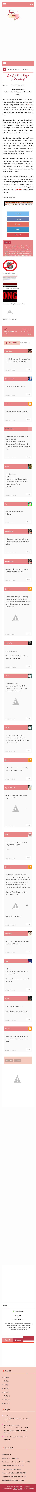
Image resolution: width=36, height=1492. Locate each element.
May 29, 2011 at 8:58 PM (10, 370)
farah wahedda (9, 379)
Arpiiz (7, 999)
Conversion (9, 1060)
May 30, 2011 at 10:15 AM (10, 553)
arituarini (8, 404)
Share (19, 219)
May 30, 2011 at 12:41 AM (10, 495)
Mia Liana (7, 1416)
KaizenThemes (30, 1488)
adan (6, 835)
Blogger (21, 1489)
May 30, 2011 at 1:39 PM (10, 779)
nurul (6, 961)
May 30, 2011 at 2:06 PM (10, 826)
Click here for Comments (21, 343)
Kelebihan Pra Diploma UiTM (10, 1458)
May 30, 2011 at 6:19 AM (10, 522)
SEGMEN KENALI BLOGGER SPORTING (13, 1465)
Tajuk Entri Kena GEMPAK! (9, 319)
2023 (5, 1381)
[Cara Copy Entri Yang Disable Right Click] (16, 296)
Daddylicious (8, 934)
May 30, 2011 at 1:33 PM (10, 719)
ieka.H (7, 676)
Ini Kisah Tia (18, 1486)
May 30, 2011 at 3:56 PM (10, 952)
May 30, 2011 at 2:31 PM (10, 858)
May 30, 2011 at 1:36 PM (10, 751)
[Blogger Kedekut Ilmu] (16, 265)
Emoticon (17, 1060)
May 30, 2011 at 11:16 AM (10, 634)
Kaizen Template (18, 1488)
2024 (5, 1377)
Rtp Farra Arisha (10, 788)
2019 (5, 1392)
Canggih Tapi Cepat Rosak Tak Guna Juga (14, 1477)
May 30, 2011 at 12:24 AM (10, 458)
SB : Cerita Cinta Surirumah (12, 1425)
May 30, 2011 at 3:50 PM (10, 925)
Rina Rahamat (9, 531)
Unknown (7, 589)
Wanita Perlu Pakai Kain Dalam (11, 1469)
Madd (7, 466)
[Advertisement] (18, 41)
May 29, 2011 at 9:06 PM (10, 395)
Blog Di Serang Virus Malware (11, 288)
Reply (28, 369)
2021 (5, 1385)
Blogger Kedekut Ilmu (9, 273)
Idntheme (9, 1488)
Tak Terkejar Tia (6, 1454)
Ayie (6, 504)
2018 (5, 1396)
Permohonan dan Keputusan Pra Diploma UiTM (16, 1462)
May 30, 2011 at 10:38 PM (10, 1020)
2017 (5, 1400)
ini (29, 105)
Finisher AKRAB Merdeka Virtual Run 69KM (16, 1419)
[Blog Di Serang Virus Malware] (16, 281)
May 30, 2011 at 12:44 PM (10, 667)
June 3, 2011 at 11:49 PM (10, 1050)
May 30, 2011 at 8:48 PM (10, 990)
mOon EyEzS (8, 643)
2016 (5, 1403)
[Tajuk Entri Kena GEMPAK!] (16, 311)
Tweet (19, 214)
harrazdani (8, 351)
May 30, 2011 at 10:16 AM (10, 580)
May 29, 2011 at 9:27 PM (10, 420)
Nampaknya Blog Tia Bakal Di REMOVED (14, 1473)
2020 (5, 1388)
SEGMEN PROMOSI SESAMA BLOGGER (13, 1480)
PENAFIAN (7, 242)
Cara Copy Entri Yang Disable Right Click (13, 304)
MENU (31, 4)
